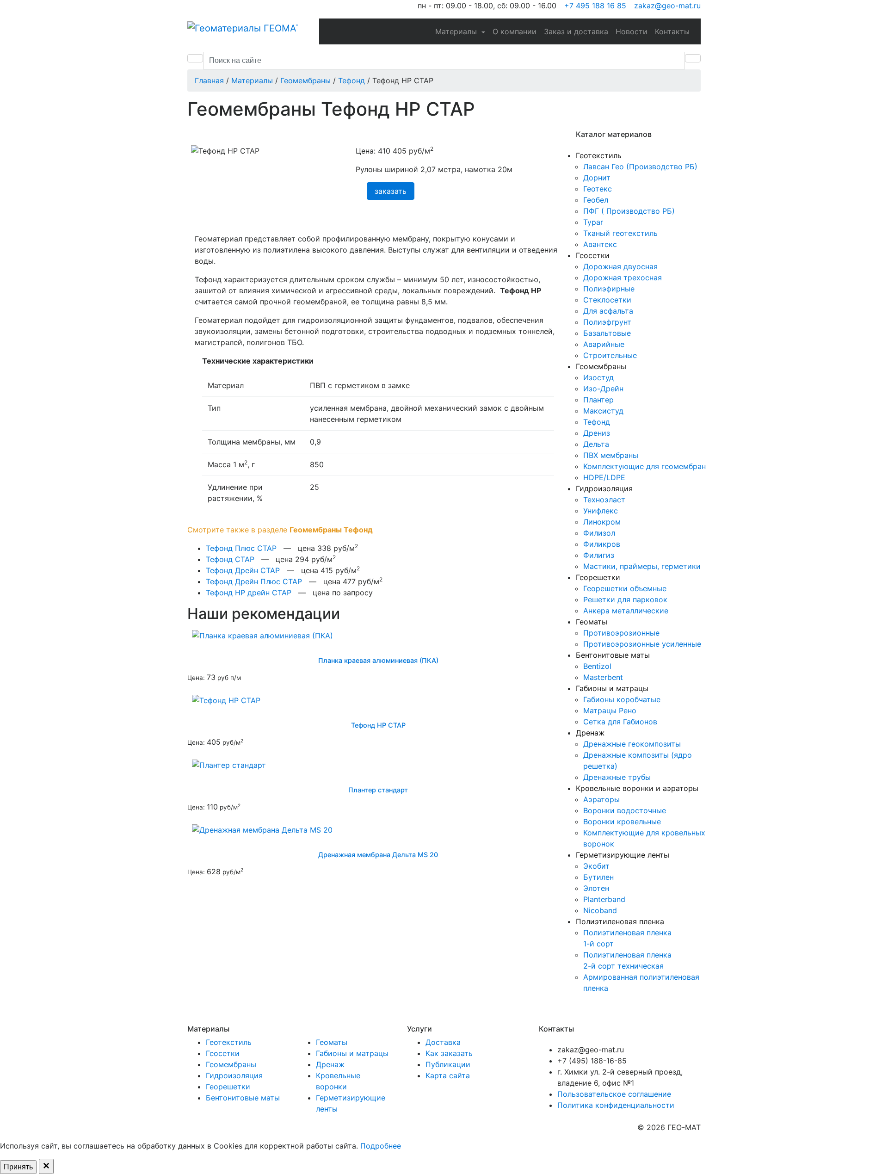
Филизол (599, 533)
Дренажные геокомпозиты (632, 743)
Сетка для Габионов (620, 721)
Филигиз (598, 555)
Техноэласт (604, 499)
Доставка (443, 1042)
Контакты (672, 31)
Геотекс (597, 188)
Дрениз (596, 433)
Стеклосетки (607, 299)
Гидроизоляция (604, 488)
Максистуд (603, 410)
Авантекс (600, 244)
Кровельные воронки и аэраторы (637, 788)
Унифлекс (600, 510)
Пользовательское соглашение (614, 1094)
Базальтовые (607, 333)
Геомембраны (601, 366)
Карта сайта (448, 1075)
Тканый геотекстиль (620, 233)
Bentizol (597, 666)
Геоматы (591, 621)
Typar (593, 222)
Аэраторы (601, 799)
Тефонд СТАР (230, 559)
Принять (18, 1167)
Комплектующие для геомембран (644, 466)
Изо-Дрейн (603, 388)
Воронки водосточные (624, 810)
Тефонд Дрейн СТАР (243, 570)
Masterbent (603, 677)
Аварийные (603, 344)
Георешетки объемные (624, 588)
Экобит (596, 866)
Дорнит (596, 177)
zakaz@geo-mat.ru (666, 5)
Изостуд (598, 377)
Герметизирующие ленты (622, 854)
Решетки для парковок (625, 599)
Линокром (602, 521)
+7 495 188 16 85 (594, 5)
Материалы (457, 31)
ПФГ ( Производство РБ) (629, 211)
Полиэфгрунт (607, 322)
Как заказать (449, 1053)
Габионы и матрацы (612, 688)
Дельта (596, 444)
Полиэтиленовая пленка (620, 921)
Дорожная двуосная (620, 266)
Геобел (595, 199)
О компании (514, 31)
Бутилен (598, 877)
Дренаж (590, 732)
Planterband (604, 899)
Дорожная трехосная (622, 277)
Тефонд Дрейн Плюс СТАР (254, 581)
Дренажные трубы (617, 777)
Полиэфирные (609, 288)
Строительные (610, 355)
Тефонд (596, 421)
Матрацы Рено (609, 710)
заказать (391, 191)
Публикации (448, 1064)
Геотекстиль (599, 155)
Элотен (596, 888)
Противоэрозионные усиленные (642, 644)
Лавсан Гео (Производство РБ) (640, 166)
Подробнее (380, 1145)
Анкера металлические (625, 610)
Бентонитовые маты (613, 655)
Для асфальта (608, 310)
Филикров (601, 544)
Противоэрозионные (621, 632)
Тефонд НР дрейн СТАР (248, 592)
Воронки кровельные (622, 821)
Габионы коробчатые (621, 699)
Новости (632, 31)
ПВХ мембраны (610, 455)
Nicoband (600, 910)
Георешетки (598, 577)
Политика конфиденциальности (615, 1105)
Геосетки (593, 255)
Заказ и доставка (576, 31)
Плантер (598, 399)
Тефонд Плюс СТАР (241, 548)
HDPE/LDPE (604, 477)
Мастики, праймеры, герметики (642, 566)
